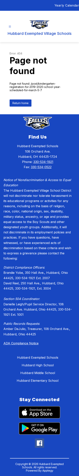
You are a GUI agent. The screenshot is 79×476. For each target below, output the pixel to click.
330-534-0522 (41, 167)
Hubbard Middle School (37, 373)
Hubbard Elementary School (37, 380)
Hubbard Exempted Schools (37, 357)
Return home (20, 103)
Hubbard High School (38, 365)
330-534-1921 (43, 162)
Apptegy (47, 470)
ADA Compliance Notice (21, 343)
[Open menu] (10, 26)
